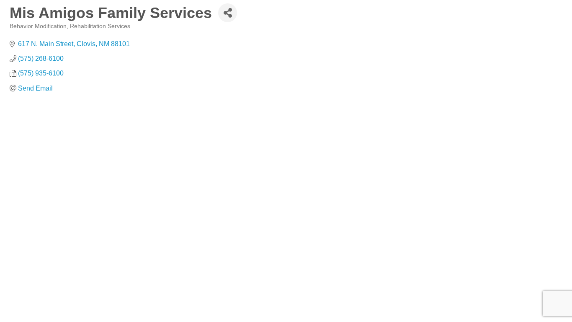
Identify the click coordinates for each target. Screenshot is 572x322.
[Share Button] (227, 12)
